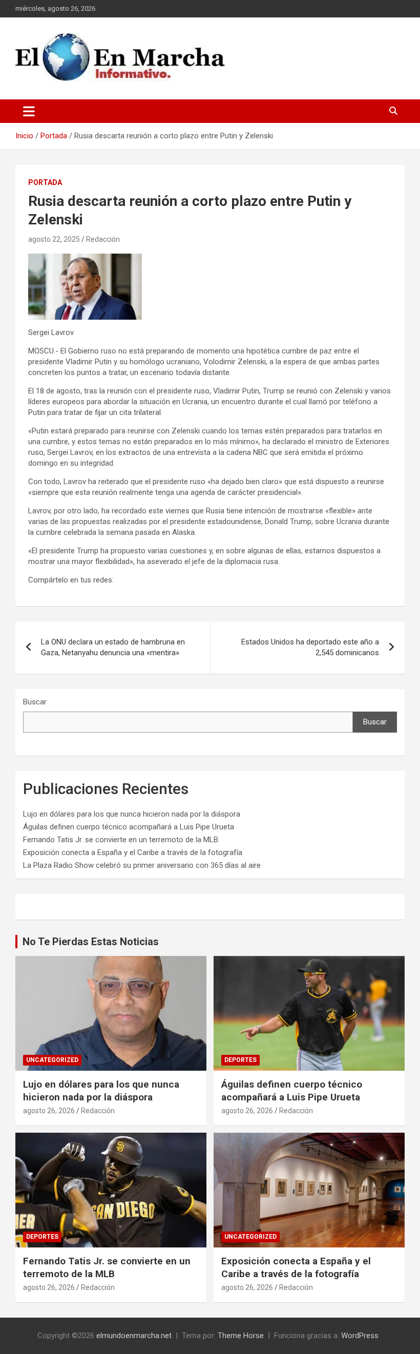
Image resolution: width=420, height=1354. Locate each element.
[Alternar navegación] (29, 111)
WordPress (360, 1335)
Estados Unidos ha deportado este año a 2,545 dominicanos (310, 647)
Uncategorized (52, 1060)
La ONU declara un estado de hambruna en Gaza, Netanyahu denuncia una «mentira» (113, 647)
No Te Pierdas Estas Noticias (91, 941)
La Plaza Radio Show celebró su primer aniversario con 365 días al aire (142, 865)
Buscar (35, 701)
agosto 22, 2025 (54, 239)
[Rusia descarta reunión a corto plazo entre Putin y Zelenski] (85, 258)
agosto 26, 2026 (49, 1111)
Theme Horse (241, 1335)
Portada (45, 182)
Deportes (240, 1060)
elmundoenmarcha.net (134, 1335)
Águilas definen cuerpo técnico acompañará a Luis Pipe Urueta (128, 826)
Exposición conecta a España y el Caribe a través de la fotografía (132, 852)
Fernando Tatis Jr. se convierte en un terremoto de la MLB (120, 839)
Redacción (103, 239)
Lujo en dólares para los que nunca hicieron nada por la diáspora (131, 814)
